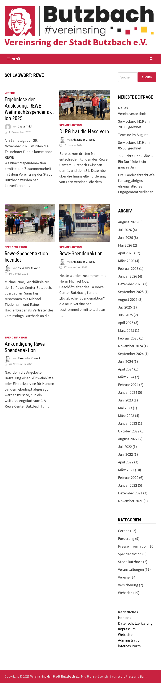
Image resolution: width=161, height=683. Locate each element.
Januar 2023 (127, 423)
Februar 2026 (128, 268)
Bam (143, 676)
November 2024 (130, 345)
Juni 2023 (125, 400)
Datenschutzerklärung (135, 623)
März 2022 (126, 469)
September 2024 (131, 353)
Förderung (126, 538)
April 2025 (125, 322)
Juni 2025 (125, 315)
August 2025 (128, 299)
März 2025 (126, 330)
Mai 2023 (125, 407)
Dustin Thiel (25, 126)
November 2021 (130, 500)
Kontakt (124, 617)
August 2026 (128, 222)
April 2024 (125, 369)
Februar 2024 (128, 384)
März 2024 (126, 376)
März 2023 (126, 415)
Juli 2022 (125, 446)
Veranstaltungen (131, 569)
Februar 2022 (128, 477)
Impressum (127, 628)
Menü (16, 59)
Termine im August (133, 134)
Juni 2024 (125, 361)
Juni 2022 (125, 454)
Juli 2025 (125, 307)
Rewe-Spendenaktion (81, 254)
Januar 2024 (127, 392)
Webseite (125, 592)
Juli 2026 (125, 229)
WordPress (125, 676)
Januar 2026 (127, 276)
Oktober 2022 (128, 431)
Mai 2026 (125, 245)
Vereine (10, 93)
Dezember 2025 (130, 284)
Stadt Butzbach (130, 561)
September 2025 (131, 291)
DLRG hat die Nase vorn (84, 132)
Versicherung (128, 585)
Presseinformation (133, 546)
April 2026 (125, 253)
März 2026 (126, 260)
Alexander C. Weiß (84, 139)
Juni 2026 (125, 237)
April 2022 (125, 462)
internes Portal (130, 645)
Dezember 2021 (130, 493)
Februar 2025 (128, 338)
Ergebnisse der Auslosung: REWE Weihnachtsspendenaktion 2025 (29, 108)
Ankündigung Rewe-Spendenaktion (25, 347)
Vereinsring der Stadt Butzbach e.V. (76, 42)
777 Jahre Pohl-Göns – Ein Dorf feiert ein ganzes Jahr (135, 161)
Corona (123, 530)
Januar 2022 (127, 485)
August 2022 (128, 438)
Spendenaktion (70, 125)
